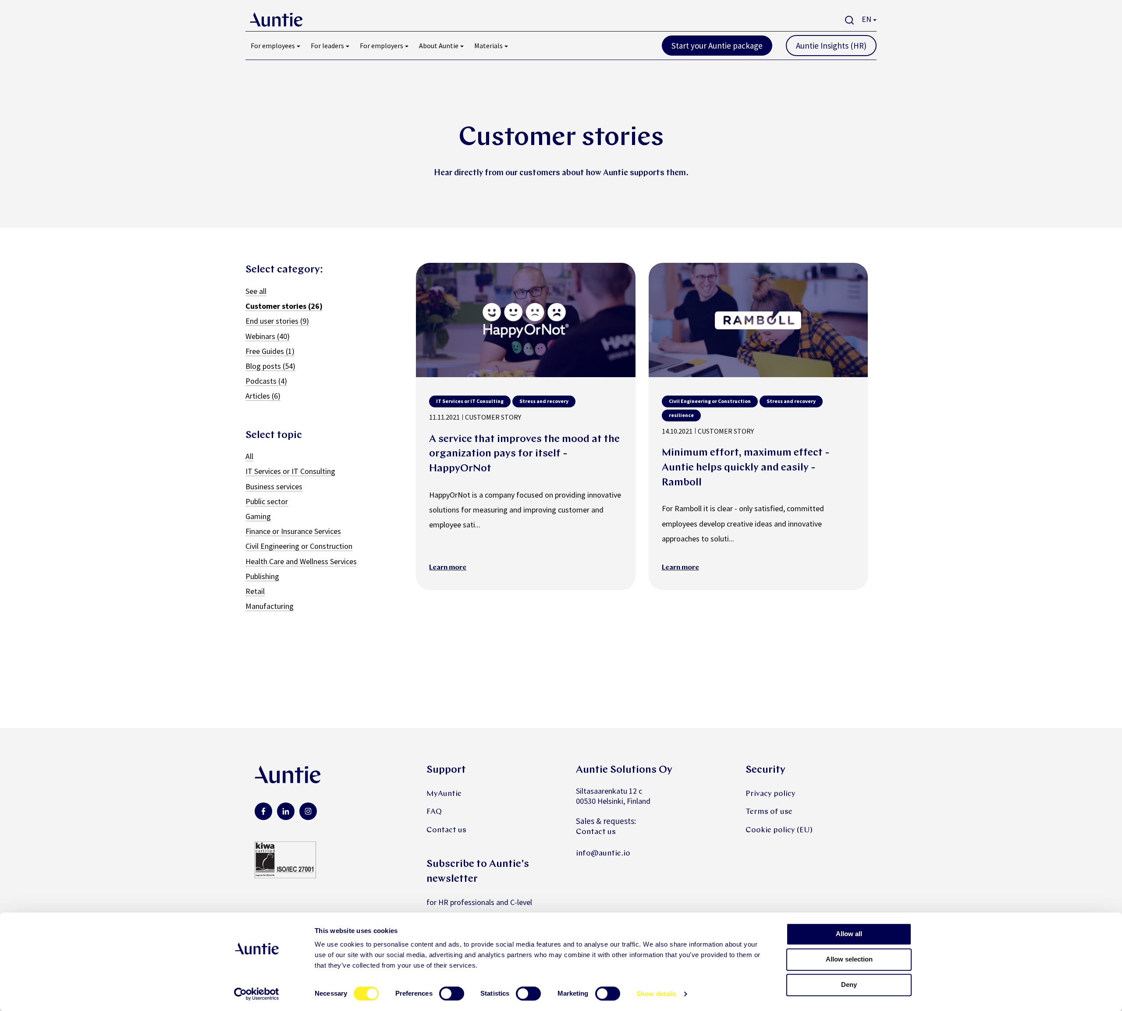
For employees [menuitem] (273, 45)
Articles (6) (262, 396)
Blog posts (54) (270, 366)
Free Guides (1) (270, 351)
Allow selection (849, 959)
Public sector (266, 501)
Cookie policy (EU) (779, 830)
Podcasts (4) (266, 381)
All (249, 456)
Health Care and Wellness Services (301, 561)
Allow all (849, 933)
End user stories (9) (277, 321)
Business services (273, 486)
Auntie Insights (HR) (831, 45)
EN (866, 19)
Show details (656, 993)
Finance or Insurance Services (293, 531)
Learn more (447, 567)
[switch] (451, 993)
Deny (849, 984)
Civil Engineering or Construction (298, 546)
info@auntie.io (603, 853)
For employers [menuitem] (381, 45)
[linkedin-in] (286, 811)
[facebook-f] (263, 811)
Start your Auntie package (717, 45)
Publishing (262, 576)
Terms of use (769, 812)
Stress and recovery (543, 401)
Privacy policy (770, 794)
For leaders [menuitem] (327, 45)
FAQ (434, 812)
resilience (681, 415)
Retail (255, 591)
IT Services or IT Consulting (290, 471)
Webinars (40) (267, 336)
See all (255, 291)
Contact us (446, 830)
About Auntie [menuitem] (438, 45)
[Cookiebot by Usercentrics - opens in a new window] (256, 993)
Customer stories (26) (284, 306)
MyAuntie (444, 794)
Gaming (258, 516)
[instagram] (308, 811)
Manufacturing (269, 606)
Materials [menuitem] (488, 45)
